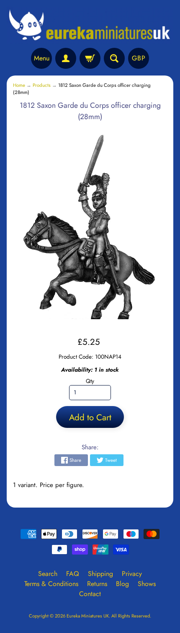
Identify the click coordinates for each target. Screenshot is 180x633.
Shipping (100, 573)
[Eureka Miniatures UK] (90, 25)
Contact (90, 594)
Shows (147, 584)
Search (47, 573)
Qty (90, 381)
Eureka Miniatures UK (88, 615)
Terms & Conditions (51, 584)
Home (19, 85)
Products (42, 85)
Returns (97, 584)
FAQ (72, 573)
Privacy (132, 573)
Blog (122, 584)
